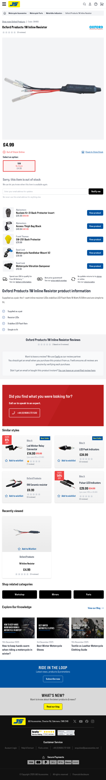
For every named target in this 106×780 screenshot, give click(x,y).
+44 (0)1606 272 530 (27, 412)
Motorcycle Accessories (17, 13)
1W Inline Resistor (27, 563)
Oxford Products (34, 478)
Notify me (95, 191)
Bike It (29, 440)
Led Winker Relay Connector (35, 447)
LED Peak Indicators (89, 449)
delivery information (23, 282)
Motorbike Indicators (54, 13)
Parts (88, 594)
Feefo (57, 356)
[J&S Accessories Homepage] (14, 4)
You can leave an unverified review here (76, 370)
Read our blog (53, 706)
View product (95, 212)
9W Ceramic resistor (37, 484)
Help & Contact (27, 748)
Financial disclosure (81, 774)
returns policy (89, 282)
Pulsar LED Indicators (90, 482)
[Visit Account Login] (90, 4)
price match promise (59, 280)
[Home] (4, 13)
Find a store (43, 748)
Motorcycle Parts (36, 13)
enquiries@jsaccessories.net (87, 748)
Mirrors (55, 594)
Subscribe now (53, 678)
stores (99, 276)
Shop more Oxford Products (13, 21)
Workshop (19, 594)
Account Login (11, 748)
